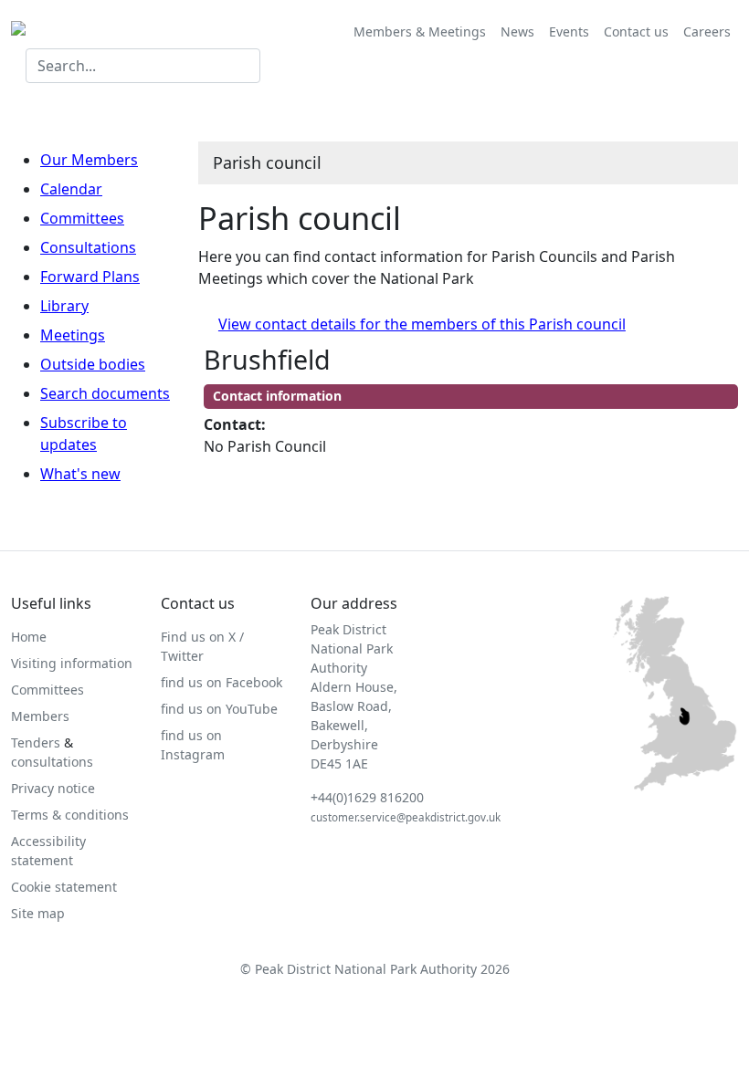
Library (64, 306)
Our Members (89, 160)
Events (569, 31)
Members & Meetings (419, 31)
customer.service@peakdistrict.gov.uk (406, 817)
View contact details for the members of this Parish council (422, 324)
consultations (52, 761)
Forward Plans (90, 277)
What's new (80, 474)
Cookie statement (64, 886)
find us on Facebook (221, 682)
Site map (38, 913)
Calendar (71, 189)
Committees (82, 218)
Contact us (636, 31)
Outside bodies (92, 364)
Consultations (88, 247)
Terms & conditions (70, 814)
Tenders (35, 742)
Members (40, 716)
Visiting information (71, 663)
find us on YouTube (219, 708)
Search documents (105, 393)
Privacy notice (53, 788)
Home (29, 636)
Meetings (72, 335)
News (517, 31)
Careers (707, 31)
